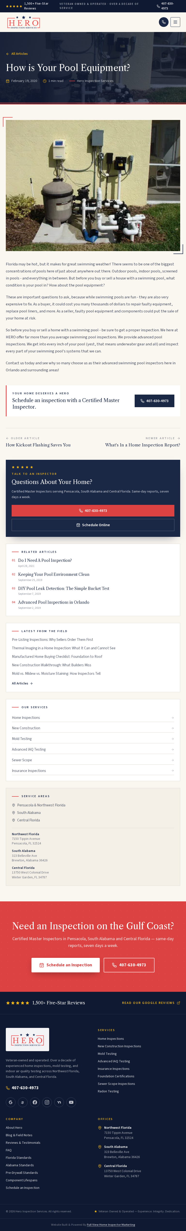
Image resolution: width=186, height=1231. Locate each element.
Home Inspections (26, 717)
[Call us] (164, 22)
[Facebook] (35, 1102)
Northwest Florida (118, 1127)
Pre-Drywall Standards (22, 1172)
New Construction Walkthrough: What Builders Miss (51, 665)
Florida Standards (18, 1157)
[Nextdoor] (59, 1102)
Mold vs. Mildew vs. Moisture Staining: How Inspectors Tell (56, 673)
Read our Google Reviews (148, 1003)
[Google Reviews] (11, 1102)
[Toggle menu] (175, 22)
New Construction (26, 728)
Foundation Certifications (116, 1076)
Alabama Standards (20, 1165)
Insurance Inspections (29, 770)
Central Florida (28, 820)
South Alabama (29, 812)
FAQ (9, 1150)
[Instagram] (47, 1102)
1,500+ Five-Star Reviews (36, 6)
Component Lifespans (22, 1180)
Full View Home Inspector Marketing (111, 1225)
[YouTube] (71, 1102)
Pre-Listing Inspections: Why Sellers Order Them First (52, 639)
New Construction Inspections (119, 1046)
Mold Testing (22, 738)
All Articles (19, 53)
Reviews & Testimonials (23, 1142)
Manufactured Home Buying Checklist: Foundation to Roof (57, 656)
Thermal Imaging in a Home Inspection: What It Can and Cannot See (64, 648)
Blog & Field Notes (19, 1135)
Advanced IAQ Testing (29, 749)
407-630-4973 (167, 6)
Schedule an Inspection (69, 965)
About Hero (14, 1127)
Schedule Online (96, 525)
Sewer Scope (22, 760)
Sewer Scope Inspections (116, 1083)
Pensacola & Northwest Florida (41, 805)
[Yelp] (23, 1102)
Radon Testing (108, 1091)
